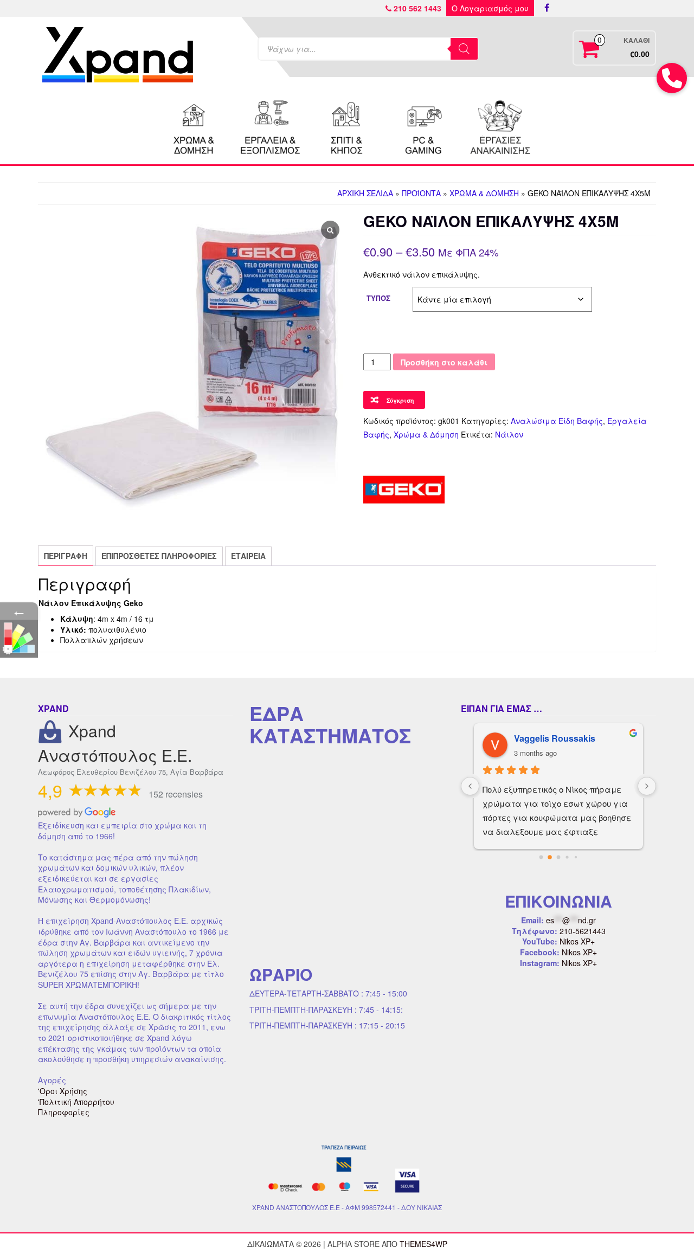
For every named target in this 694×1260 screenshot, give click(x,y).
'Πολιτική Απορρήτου (76, 1101)
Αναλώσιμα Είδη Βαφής (557, 420)
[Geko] (404, 489)
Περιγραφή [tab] (65, 555)
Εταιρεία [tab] (248, 555)
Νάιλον (509, 434)
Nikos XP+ (577, 941)
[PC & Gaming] (423, 126)
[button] (672, 78)
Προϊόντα (421, 193)
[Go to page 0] (540, 857)
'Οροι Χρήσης (62, 1090)
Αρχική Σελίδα (365, 193)
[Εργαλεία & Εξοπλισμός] (271, 126)
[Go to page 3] (567, 857)
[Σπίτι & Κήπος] (347, 126)
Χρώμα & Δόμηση (484, 193)
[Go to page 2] (558, 857)
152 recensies (176, 794)
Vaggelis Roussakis (548, 738)
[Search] (464, 49)
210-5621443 (583, 930)
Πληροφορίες (63, 1112)
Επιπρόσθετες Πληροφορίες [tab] (159, 555)
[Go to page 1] (550, 857)
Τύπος (378, 298)
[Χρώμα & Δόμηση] (194, 126)
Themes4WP (423, 1243)
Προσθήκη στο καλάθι (444, 362)
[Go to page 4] (575, 857)
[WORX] (500, 126)
